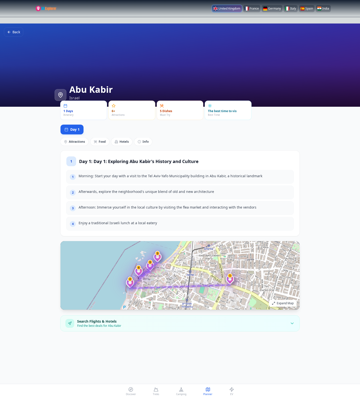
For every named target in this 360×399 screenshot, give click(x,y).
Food (102, 142)
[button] (230, 281)
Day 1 (75, 129)
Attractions (77, 142)
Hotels (124, 142)
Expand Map (285, 303)
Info (146, 142)
